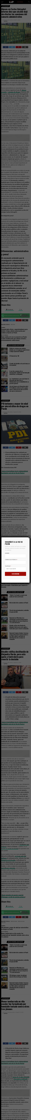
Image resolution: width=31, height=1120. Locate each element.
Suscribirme (15, 574)
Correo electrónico (11, 559)
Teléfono (8, 566)
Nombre (7, 553)
